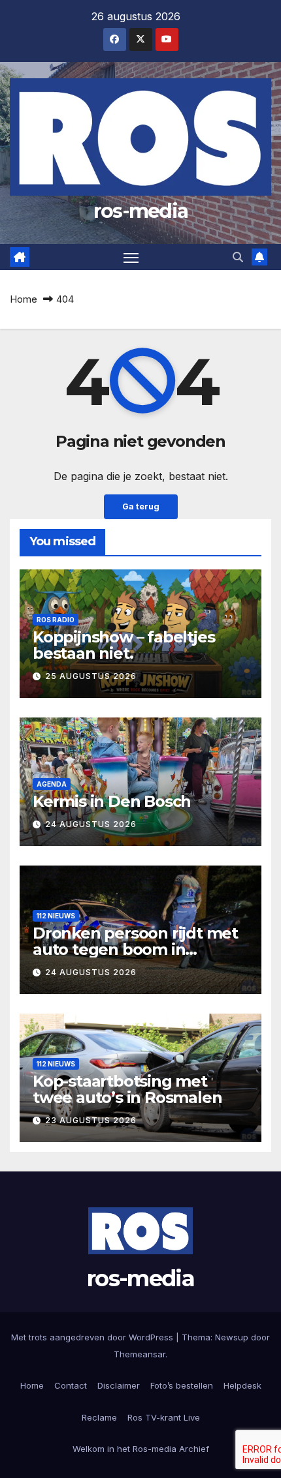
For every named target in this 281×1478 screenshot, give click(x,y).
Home (23, 299)
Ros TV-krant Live (163, 1417)
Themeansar (139, 1354)
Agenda (52, 784)
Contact (70, 1385)
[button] (238, 257)
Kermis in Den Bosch (112, 801)
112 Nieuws (56, 916)
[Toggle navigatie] (131, 257)
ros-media (140, 211)
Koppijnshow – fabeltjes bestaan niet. (123, 645)
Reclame (99, 1417)
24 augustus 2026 (91, 824)
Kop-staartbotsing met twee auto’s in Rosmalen (127, 1089)
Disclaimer (118, 1385)
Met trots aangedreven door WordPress (93, 1337)
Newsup (231, 1337)
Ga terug (140, 506)
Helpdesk (242, 1385)
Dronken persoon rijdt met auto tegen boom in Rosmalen (135, 949)
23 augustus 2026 (91, 1120)
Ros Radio (55, 620)
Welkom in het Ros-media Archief (141, 1448)
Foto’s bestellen (181, 1385)
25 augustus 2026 (91, 676)
